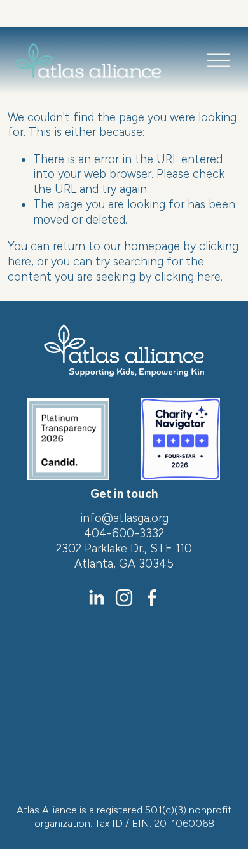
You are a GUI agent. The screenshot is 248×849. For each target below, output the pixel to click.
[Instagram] (124, 597)
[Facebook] (152, 597)
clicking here (188, 277)
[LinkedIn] (96, 597)
